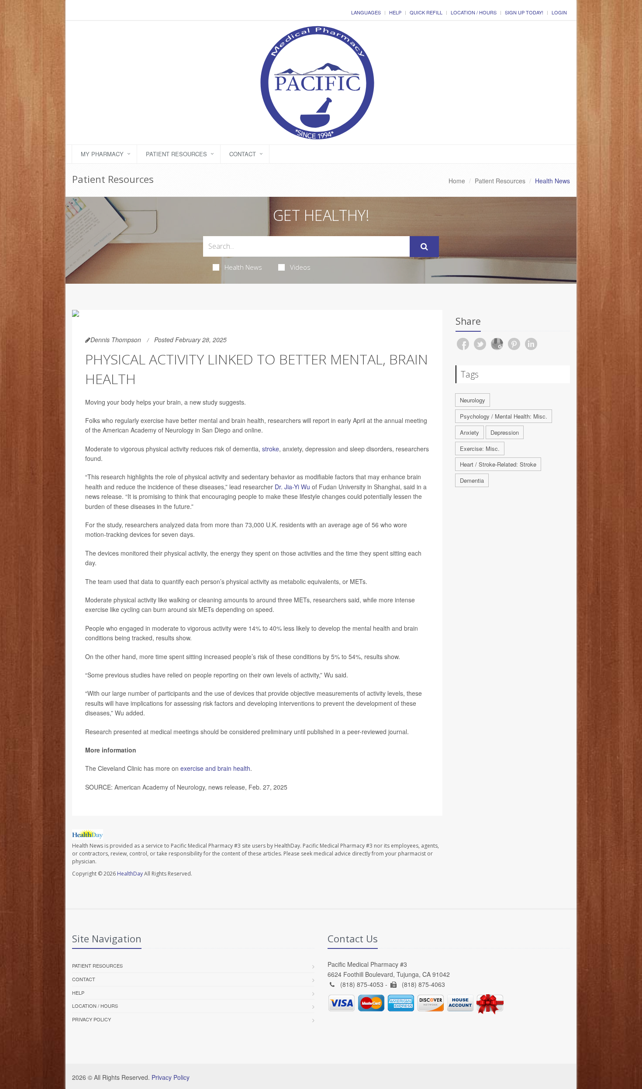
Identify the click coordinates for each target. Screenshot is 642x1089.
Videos (300, 267)
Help (395, 12)
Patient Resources (176, 154)
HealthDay (130, 873)
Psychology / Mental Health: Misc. (503, 416)
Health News (243, 267)
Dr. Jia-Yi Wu (292, 486)
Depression (504, 432)
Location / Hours (474, 12)
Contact (242, 154)
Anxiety (469, 432)
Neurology (472, 400)
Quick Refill (426, 12)
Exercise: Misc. (480, 448)
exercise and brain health (215, 768)
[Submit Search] (424, 246)
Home (457, 180)
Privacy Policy (91, 1019)
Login (559, 12)
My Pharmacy (102, 154)
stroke (270, 448)
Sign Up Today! (524, 12)
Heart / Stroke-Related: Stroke (498, 464)
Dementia (472, 480)
